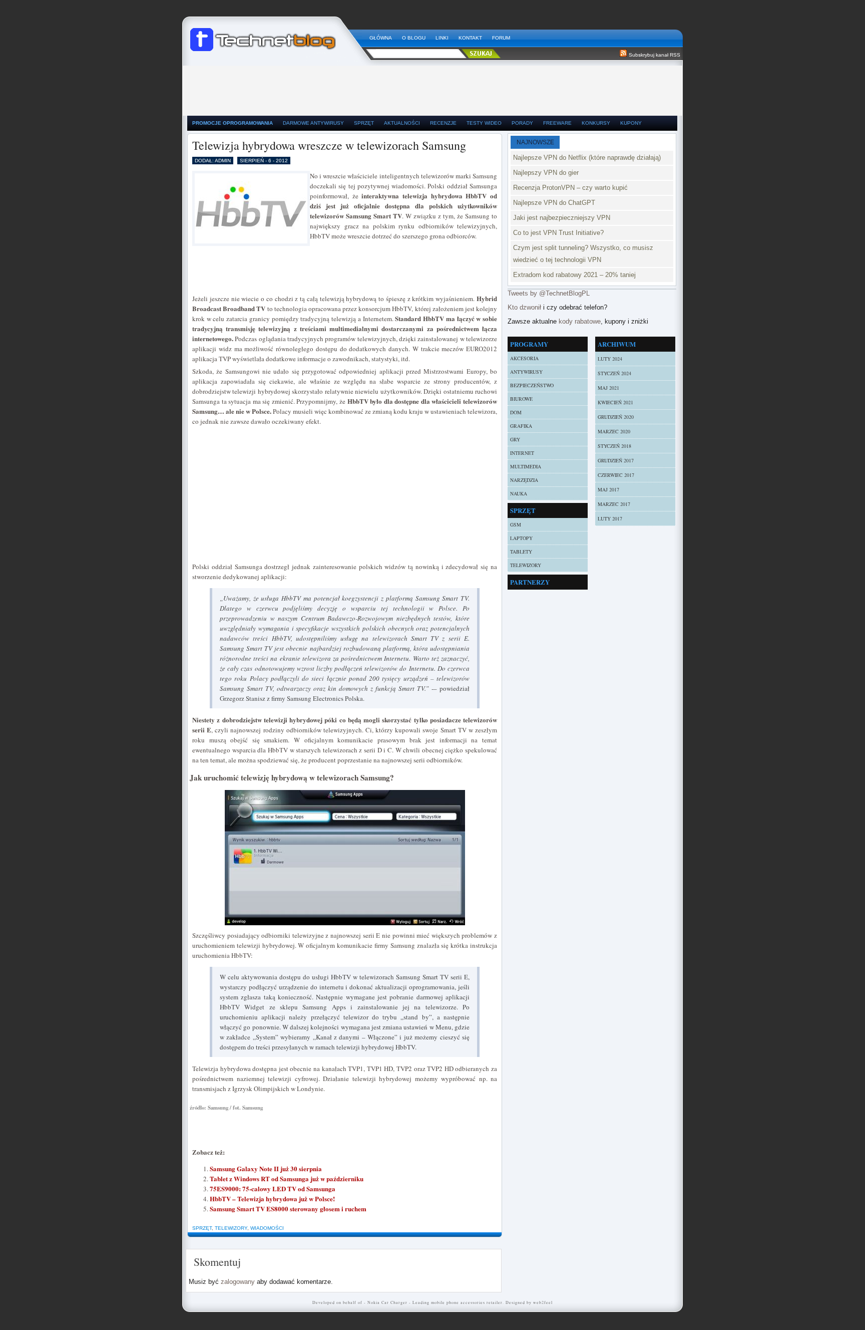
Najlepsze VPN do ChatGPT (554, 202)
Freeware (557, 123)
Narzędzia (524, 479)
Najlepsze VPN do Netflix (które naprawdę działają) (587, 157)
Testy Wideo (484, 123)
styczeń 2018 (614, 445)
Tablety (521, 551)
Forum (501, 38)
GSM (515, 524)
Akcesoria (524, 358)
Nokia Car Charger (387, 1302)
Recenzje (443, 123)
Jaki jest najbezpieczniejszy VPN (561, 217)
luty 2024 (610, 358)
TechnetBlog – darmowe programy (276, 35)
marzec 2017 (614, 503)
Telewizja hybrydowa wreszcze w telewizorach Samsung (329, 145)
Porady (522, 123)
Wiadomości (267, 1228)
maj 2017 (608, 489)
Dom (516, 412)
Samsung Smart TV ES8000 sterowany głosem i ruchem (288, 1208)
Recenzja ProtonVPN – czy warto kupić (570, 187)
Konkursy (596, 123)
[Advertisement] (432, 88)
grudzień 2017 (616, 460)
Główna (380, 38)
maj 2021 (608, 387)
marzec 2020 (614, 431)
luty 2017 (610, 518)
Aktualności (402, 123)
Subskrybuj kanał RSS (654, 55)
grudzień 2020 (616, 416)
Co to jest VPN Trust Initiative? (558, 232)
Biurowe (521, 398)
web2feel (543, 1302)
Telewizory (231, 1228)
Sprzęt (364, 123)
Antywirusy (526, 371)
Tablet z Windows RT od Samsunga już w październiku (286, 1178)
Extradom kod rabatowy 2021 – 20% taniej (574, 275)
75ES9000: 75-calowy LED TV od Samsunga (272, 1188)
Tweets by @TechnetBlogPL (549, 293)
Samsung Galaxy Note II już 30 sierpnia (266, 1168)
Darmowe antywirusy (313, 123)
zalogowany (238, 1281)
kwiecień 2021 (615, 402)
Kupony (631, 123)
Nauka (518, 493)
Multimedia (525, 466)
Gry (515, 439)
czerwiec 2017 (616, 474)
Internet (522, 452)
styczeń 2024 (614, 373)
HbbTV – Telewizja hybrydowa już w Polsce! (272, 1198)
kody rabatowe (580, 321)
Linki (442, 38)
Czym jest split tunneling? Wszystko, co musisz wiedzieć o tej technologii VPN (583, 253)
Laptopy (521, 538)
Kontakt (470, 38)
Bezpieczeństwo (532, 385)
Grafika (521, 425)
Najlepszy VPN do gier (546, 172)
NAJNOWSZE (535, 142)
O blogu (413, 38)
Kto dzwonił (524, 307)
